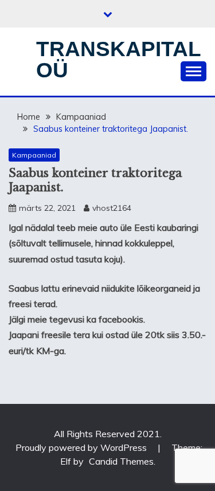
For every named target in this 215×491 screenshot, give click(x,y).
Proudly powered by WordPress (82, 447)
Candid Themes (121, 461)
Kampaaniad (34, 155)
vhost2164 (111, 208)
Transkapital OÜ (118, 59)
